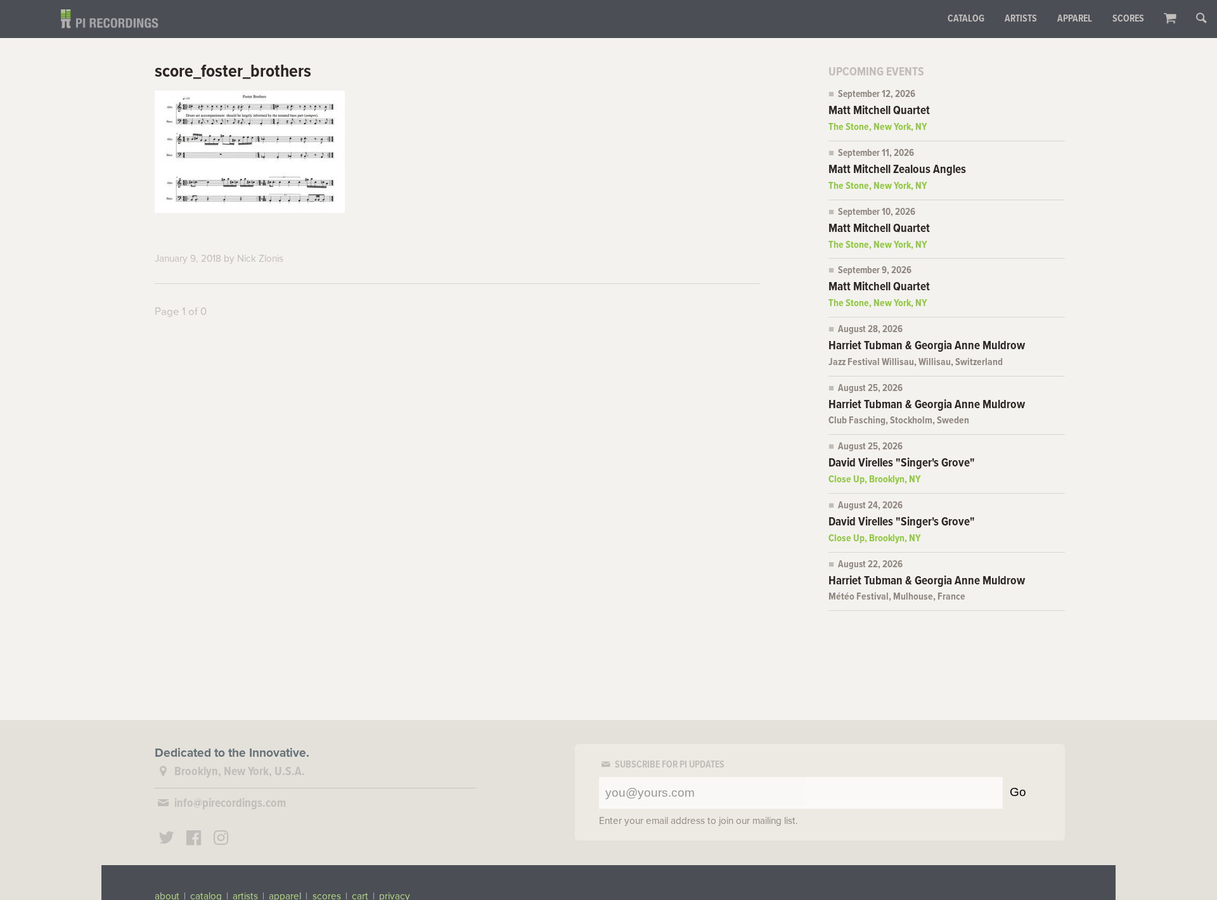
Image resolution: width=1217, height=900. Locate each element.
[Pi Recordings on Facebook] (194, 839)
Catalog (966, 19)
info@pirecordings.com (230, 803)
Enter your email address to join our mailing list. (698, 820)
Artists (1021, 19)
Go (1018, 792)
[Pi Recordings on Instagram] (221, 839)
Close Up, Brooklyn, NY (874, 479)
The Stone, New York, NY (877, 127)
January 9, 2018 (188, 258)
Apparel (1074, 19)
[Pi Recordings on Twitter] (167, 839)
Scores (1128, 19)
